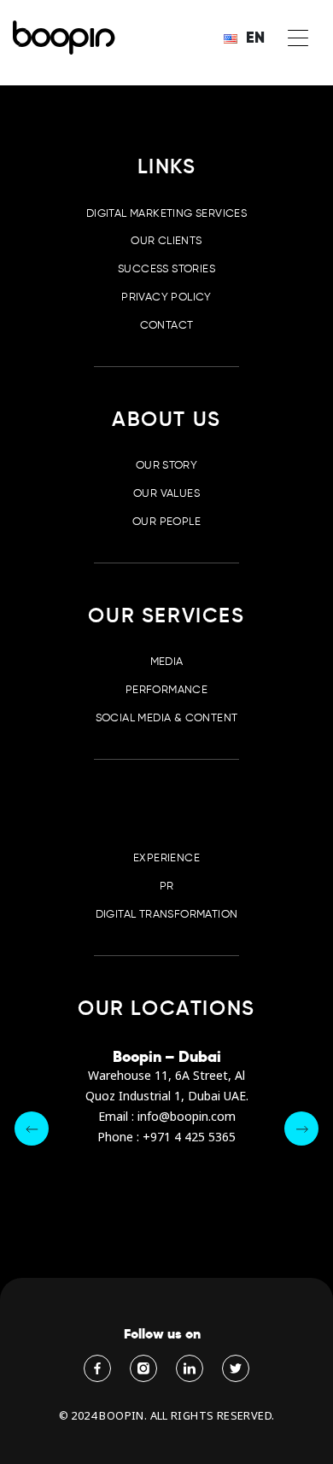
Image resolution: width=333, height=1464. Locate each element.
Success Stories (166, 268)
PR (167, 885)
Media (167, 661)
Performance (166, 689)
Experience (166, 857)
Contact (167, 324)
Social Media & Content (167, 717)
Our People (166, 521)
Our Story (167, 464)
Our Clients (166, 240)
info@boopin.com (186, 1117)
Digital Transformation (167, 913)
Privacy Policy (166, 296)
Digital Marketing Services (166, 213)
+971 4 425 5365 (189, 1137)
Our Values (166, 493)
